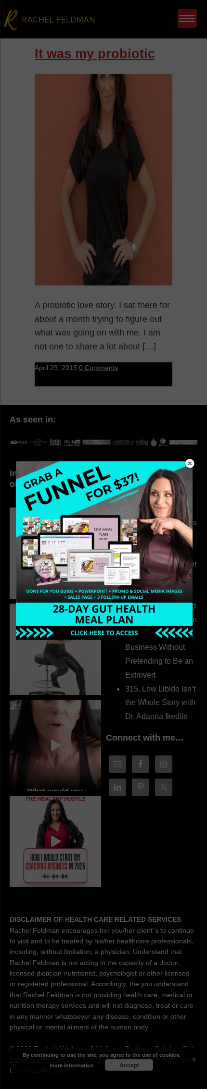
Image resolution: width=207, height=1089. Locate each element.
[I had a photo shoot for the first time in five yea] (55, 649)
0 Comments (98, 367)
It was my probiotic (95, 54)
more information (72, 1065)
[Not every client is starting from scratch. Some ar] (55, 745)
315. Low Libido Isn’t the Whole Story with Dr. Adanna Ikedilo (160, 703)
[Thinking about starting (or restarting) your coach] (55, 841)
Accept (129, 1065)
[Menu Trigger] (187, 18)
